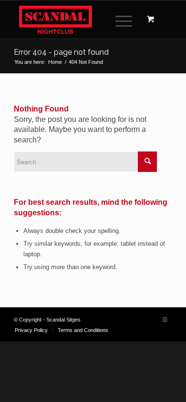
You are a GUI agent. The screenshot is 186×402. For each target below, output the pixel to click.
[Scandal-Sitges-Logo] (77, 19)
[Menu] (119, 19)
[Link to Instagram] (165, 319)
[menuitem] (122, 19)
